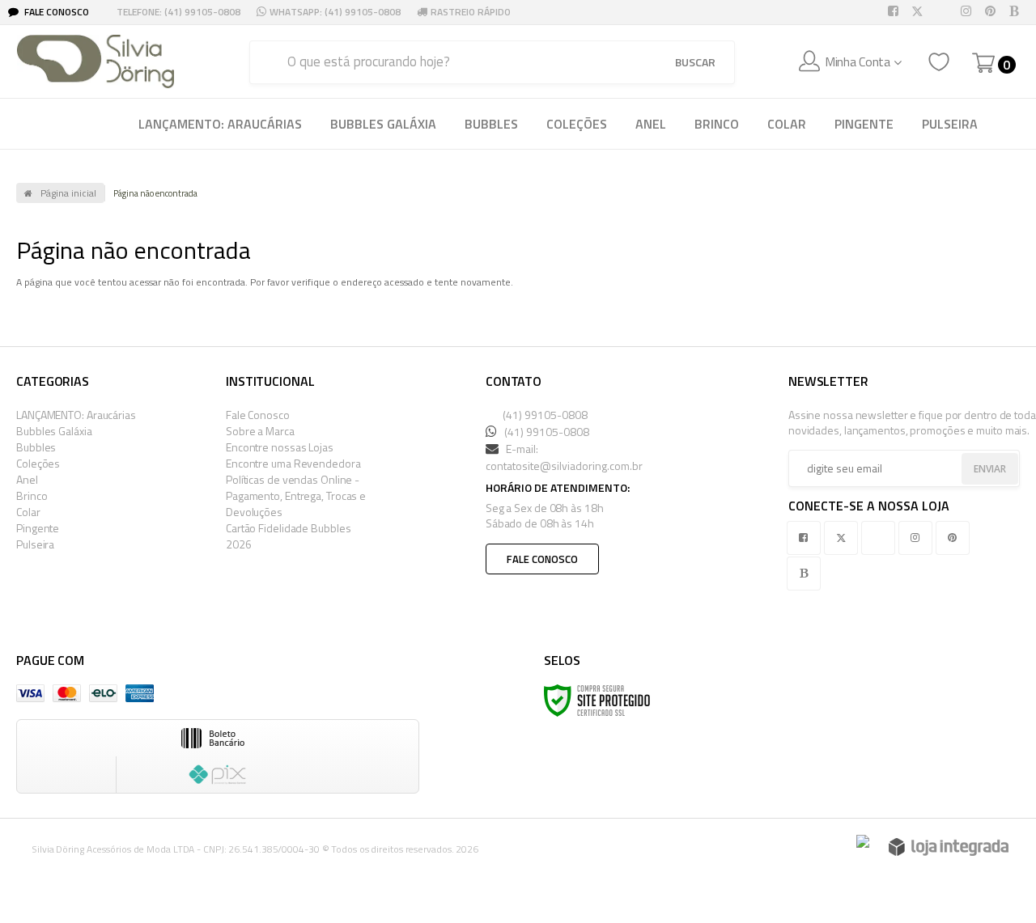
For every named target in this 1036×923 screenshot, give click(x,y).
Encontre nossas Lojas (279, 446)
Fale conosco (542, 559)
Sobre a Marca (260, 430)
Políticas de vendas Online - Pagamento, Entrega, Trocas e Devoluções (296, 495)
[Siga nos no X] (920, 11)
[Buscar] (695, 62)
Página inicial (68, 193)
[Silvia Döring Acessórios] (95, 61)
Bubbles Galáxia (54, 430)
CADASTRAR (971, 470)
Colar (28, 511)
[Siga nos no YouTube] (881, 537)
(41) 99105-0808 (544, 414)
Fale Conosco (55, 11)
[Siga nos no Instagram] (969, 11)
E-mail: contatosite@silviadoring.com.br (564, 457)
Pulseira (35, 544)
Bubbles (36, 446)
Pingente (37, 527)
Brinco (31, 495)
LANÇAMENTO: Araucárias (76, 414)
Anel (27, 479)
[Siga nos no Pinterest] (993, 11)
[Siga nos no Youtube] (944, 11)
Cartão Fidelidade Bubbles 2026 (288, 536)
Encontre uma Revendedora (293, 463)
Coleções (38, 463)
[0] (983, 63)
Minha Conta (857, 61)
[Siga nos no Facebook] (896, 11)
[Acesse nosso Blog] (1017, 11)
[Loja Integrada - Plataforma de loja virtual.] (948, 847)
